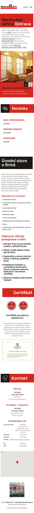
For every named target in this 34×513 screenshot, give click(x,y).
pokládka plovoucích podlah (12, 47)
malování (17, 45)
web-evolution (22, 508)
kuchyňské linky (8, 41)
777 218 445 (23, 437)
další (24, 47)
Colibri (9, 32)
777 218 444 (23, 434)
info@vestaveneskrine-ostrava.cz (19, 439)
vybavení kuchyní (8, 39)
